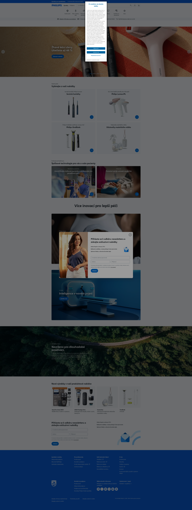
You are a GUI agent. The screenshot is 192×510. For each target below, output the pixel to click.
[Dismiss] (130, 235)
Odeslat (94, 271)
